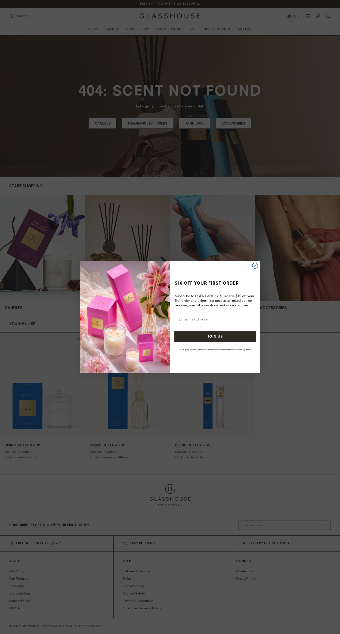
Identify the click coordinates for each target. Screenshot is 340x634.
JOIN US (215, 336)
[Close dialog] (255, 265)
